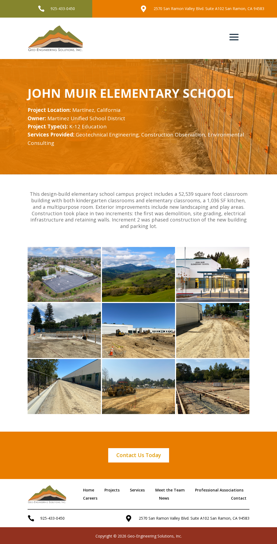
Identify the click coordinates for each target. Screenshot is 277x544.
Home (88, 490)
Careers (90, 498)
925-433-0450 (63, 8)
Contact (238, 498)
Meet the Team (170, 490)
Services (137, 490)
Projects (112, 490)
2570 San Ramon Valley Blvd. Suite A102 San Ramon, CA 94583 (209, 8)
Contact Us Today (138, 455)
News (164, 498)
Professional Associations (219, 490)
